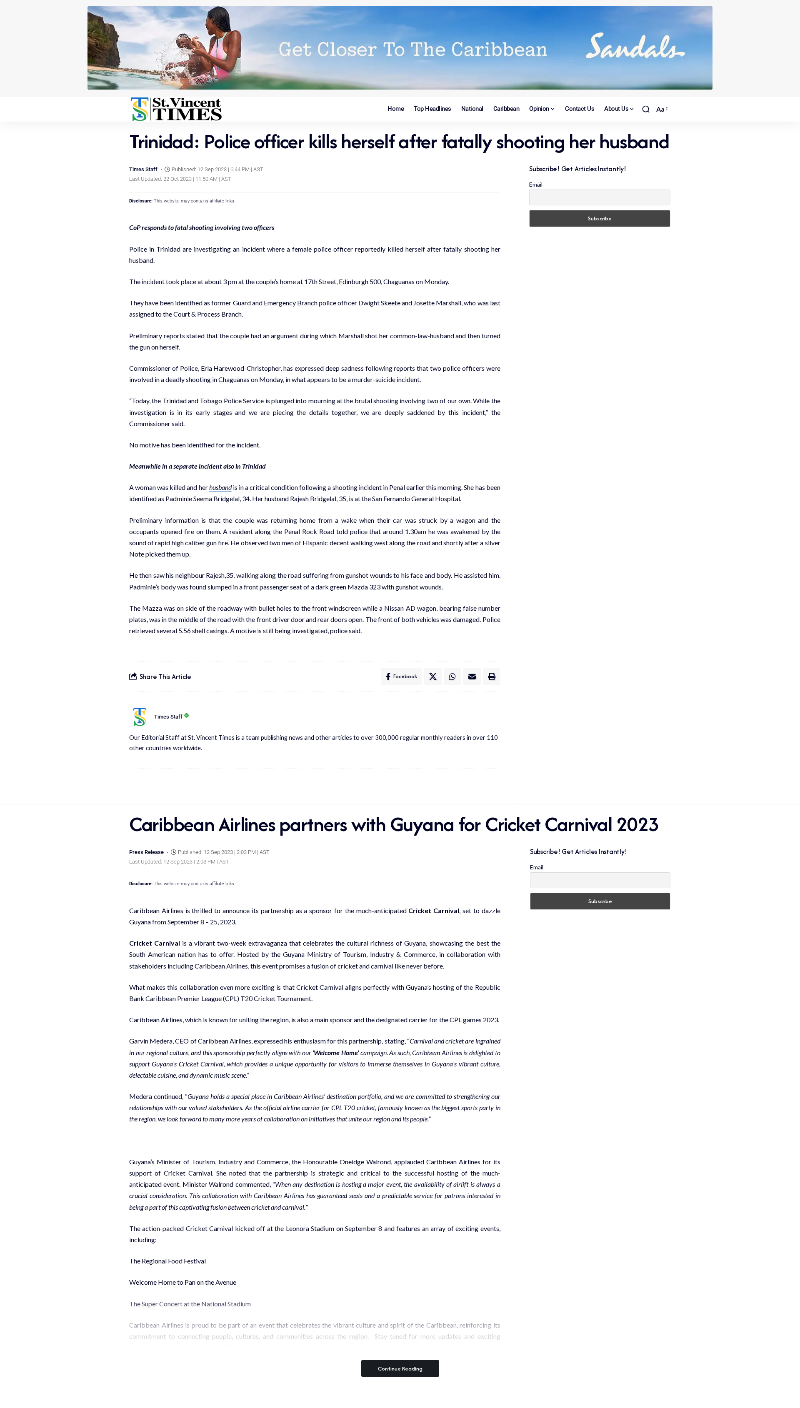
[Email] (472, 676)
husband (220, 487)
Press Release (146, 852)
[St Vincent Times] (177, 109)
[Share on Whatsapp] (452, 676)
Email (535, 184)
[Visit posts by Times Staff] (139, 716)
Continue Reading (400, 1368)
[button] (646, 109)
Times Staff (143, 169)
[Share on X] (433, 676)
